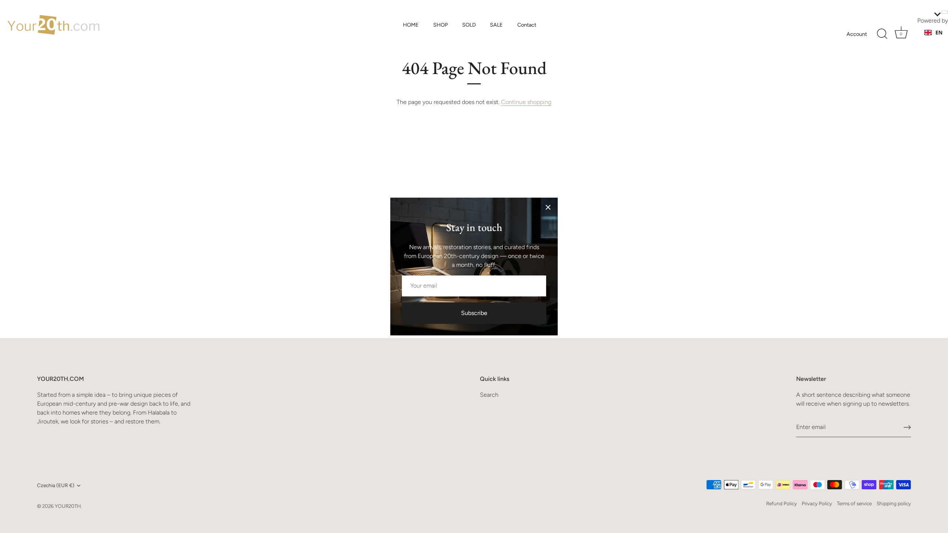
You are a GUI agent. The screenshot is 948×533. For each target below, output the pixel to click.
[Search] (882, 34)
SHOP (440, 24)
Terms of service (854, 503)
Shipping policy (894, 503)
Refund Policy (781, 503)
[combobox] (933, 32)
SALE (496, 24)
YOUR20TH (68, 506)
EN (938, 32)
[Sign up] (907, 427)
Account (857, 34)
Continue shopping (526, 101)
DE (938, 39)
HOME (411, 24)
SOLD (469, 24)
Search (489, 394)
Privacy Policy (817, 503)
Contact (526, 24)
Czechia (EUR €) (55, 485)
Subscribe (474, 312)
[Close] (548, 207)
